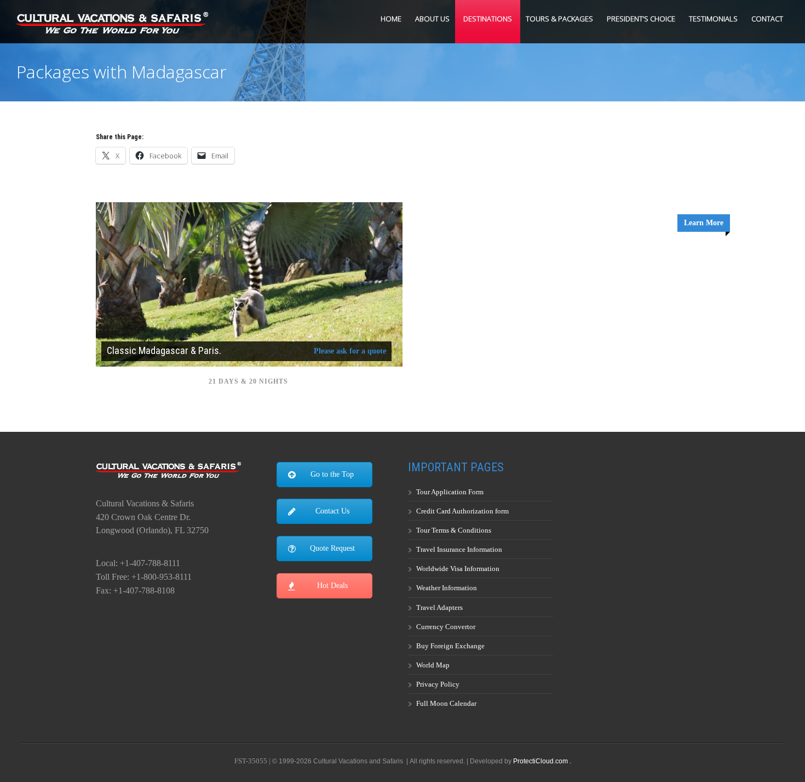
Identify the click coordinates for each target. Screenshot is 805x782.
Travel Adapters (439, 607)
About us (432, 19)
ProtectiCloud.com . (542, 761)
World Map (433, 665)
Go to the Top (332, 474)
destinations (487, 19)
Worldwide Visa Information (457, 568)
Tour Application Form (450, 492)
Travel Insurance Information (459, 549)
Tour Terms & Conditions (453, 530)
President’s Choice (641, 19)
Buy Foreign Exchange (450, 646)
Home (391, 19)
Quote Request (332, 548)
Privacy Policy (437, 684)
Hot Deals (332, 585)
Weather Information (446, 588)
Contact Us (332, 511)
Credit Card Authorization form (462, 511)
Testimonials (713, 19)
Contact (767, 19)
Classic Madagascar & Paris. (164, 350)
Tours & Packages (559, 19)
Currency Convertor (445, 627)
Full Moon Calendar (446, 703)
